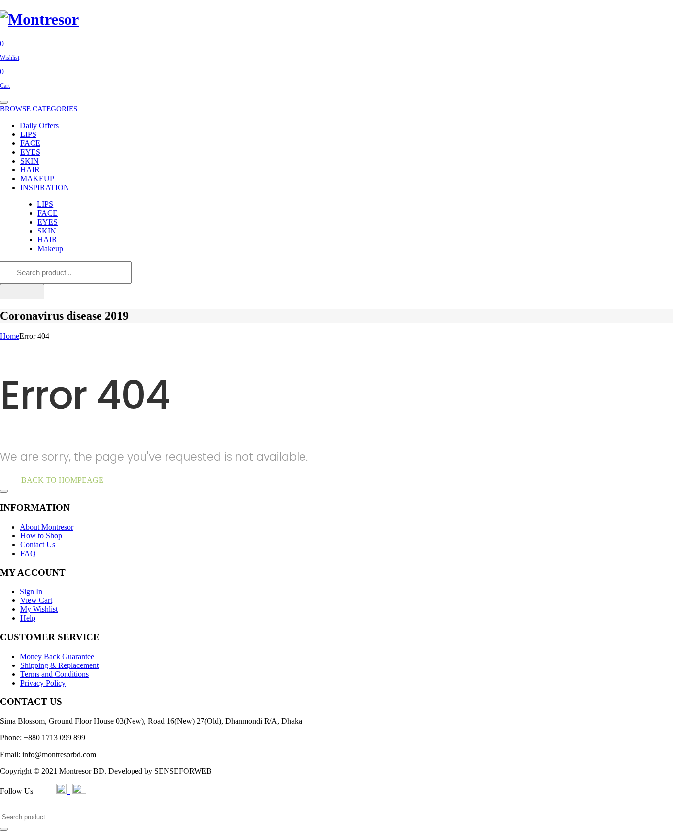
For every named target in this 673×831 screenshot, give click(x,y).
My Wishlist (39, 609)
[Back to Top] (4, 491)
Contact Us (37, 544)
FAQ (28, 553)
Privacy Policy (43, 683)
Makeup (50, 248)
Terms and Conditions (54, 674)
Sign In (31, 591)
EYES (30, 152)
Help (27, 618)
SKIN (29, 161)
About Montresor (46, 527)
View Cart (36, 600)
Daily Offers (39, 125)
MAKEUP (37, 178)
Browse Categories (38, 109)
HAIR (30, 170)
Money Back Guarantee (57, 656)
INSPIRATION (44, 187)
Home (9, 336)
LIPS (28, 134)
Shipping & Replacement (59, 665)
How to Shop (41, 536)
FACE (30, 143)
